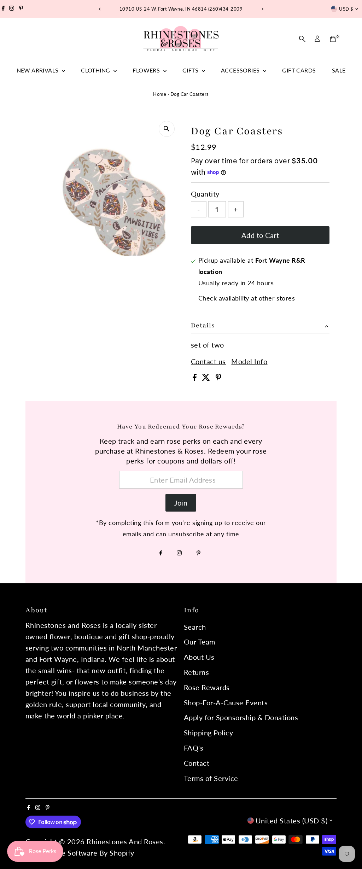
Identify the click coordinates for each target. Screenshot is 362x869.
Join (180, 502)
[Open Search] (302, 39)
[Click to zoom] (167, 129)
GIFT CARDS (299, 70)
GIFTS (191, 70)
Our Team (199, 641)
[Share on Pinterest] (218, 378)
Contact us (208, 361)
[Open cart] (333, 39)
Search (195, 627)
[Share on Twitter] (207, 378)
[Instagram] (11, 8)
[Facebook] (3, 8)
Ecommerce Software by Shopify (80, 852)
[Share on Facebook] (196, 378)
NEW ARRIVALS (38, 70)
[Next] (262, 9)
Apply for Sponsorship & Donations (241, 717)
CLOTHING (96, 70)
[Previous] (100, 9)
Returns (196, 672)
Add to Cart (260, 235)
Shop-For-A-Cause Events (226, 702)
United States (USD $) (292, 820)
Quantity (205, 193)
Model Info (249, 361)
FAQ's (194, 747)
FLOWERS (147, 70)
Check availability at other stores (246, 298)
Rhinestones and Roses (125, 841)
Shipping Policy (208, 732)
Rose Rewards (207, 687)
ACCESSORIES (241, 70)
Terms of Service (211, 778)
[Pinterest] (21, 8)
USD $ (346, 9)
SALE (339, 70)
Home (159, 94)
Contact (197, 763)
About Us (199, 657)
